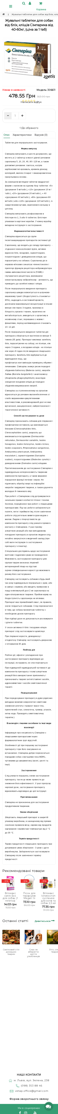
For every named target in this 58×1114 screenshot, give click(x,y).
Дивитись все (43, 921)
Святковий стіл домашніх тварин (11, 951)
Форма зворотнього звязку (29, 1098)
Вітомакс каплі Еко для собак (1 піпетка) (10, 897)
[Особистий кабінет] (30, 4)
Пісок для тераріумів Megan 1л (29, 896)
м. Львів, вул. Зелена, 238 (31, 1080)
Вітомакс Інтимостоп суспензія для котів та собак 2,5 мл (48, 898)
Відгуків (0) (40, 134)
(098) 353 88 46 (31, 1085)
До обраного (30, 127)
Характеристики (22, 134)
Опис (7, 134)
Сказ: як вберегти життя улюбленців (33, 953)
